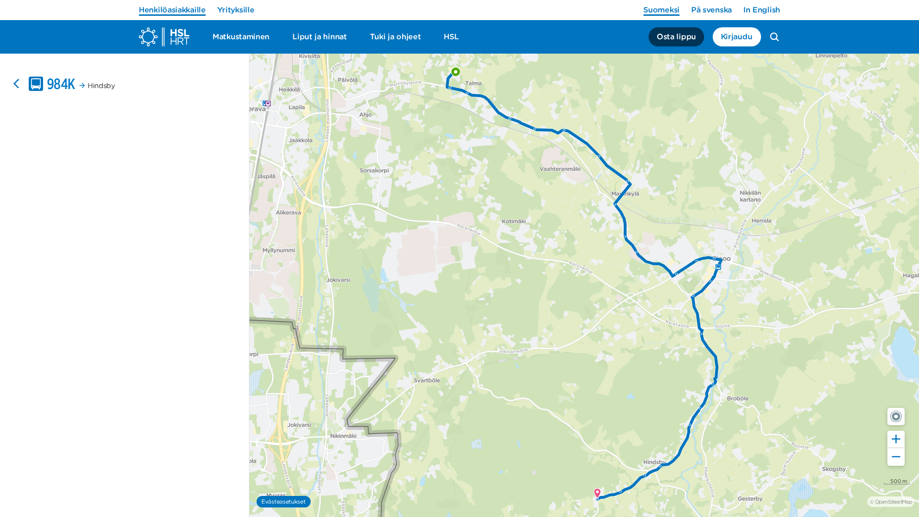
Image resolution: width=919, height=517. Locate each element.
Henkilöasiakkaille (172, 9)
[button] (896, 416)
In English (761, 9)
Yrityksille (236, 9)
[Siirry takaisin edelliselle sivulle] (16, 84)
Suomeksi (661, 9)
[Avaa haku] (774, 36)
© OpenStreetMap (891, 501)
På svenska (711, 9)
